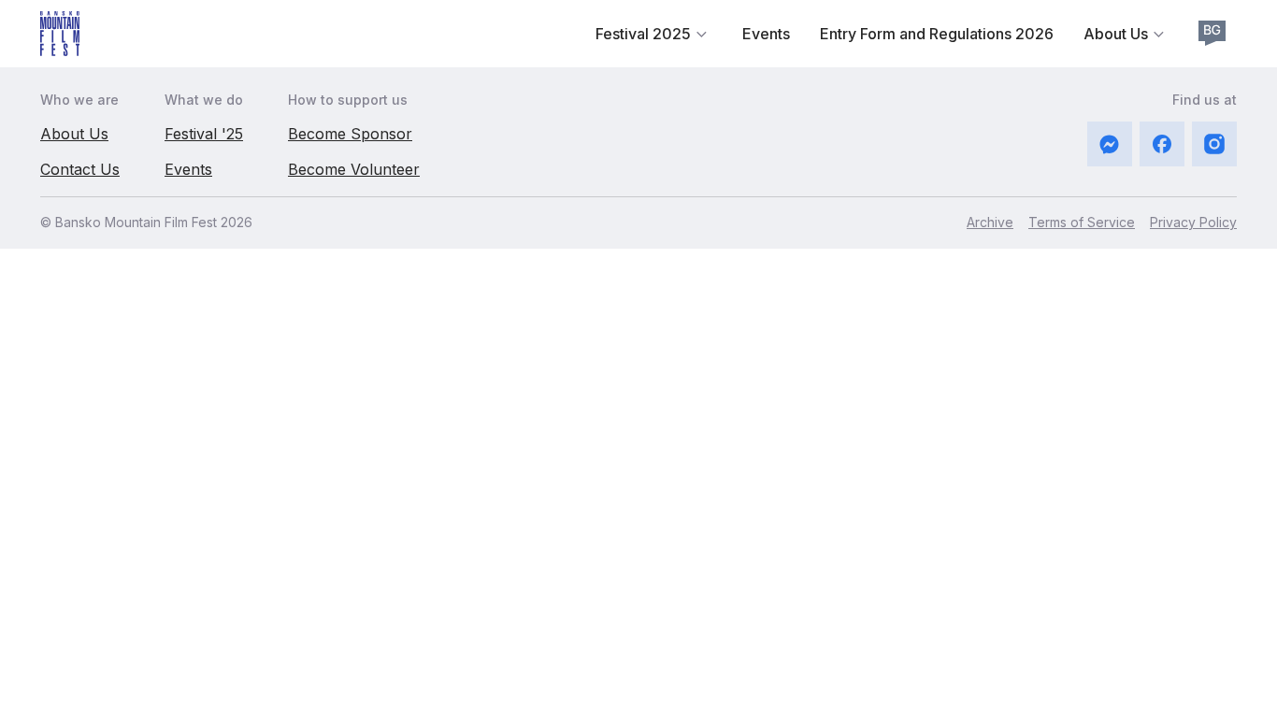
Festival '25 (204, 133)
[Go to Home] (59, 33)
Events (766, 33)
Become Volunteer (354, 169)
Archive (990, 222)
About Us (1115, 33)
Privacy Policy (1193, 222)
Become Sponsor (350, 133)
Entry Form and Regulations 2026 (937, 33)
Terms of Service (1081, 222)
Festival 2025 (643, 33)
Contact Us (80, 169)
